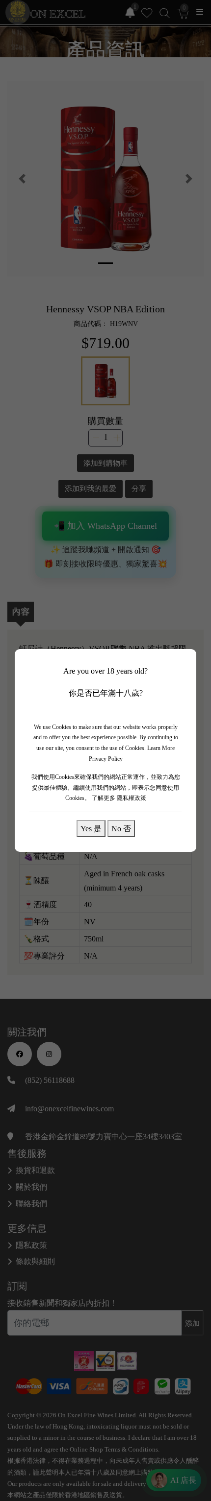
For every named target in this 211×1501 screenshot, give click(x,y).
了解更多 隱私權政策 (119, 798)
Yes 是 (91, 828)
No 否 (121, 828)
